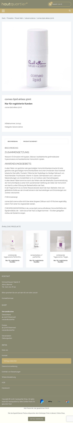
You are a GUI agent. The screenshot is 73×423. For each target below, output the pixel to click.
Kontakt (4, 355)
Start (3, 18)
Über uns (5, 350)
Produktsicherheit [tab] (30, 141)
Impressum (6, 388)
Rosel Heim (19, 18)
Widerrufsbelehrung (9, 377)
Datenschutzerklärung (9, 366)
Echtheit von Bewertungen (11, 372)
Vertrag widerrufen (10, 361)
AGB (3, 382)
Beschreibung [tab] (13, 141)
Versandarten (6, 336)
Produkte (10, 18)
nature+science (30, 18)
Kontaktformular (7, 298)
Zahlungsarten (7, 338)
